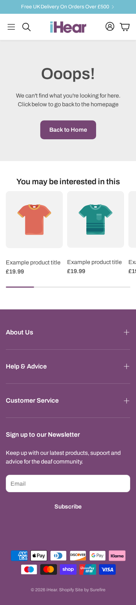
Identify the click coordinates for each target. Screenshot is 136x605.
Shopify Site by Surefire (82, 589)
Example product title (33, 262)
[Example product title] (34, 219)
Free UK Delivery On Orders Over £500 (65, 6)
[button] (11, 27)
